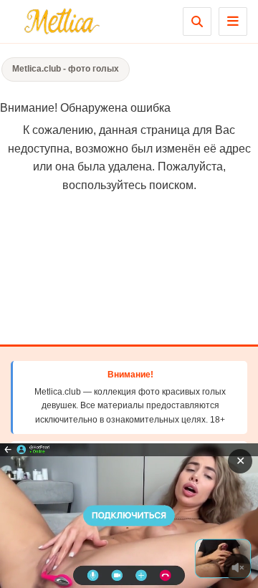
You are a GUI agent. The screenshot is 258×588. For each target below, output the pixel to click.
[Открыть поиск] (197, 21)
